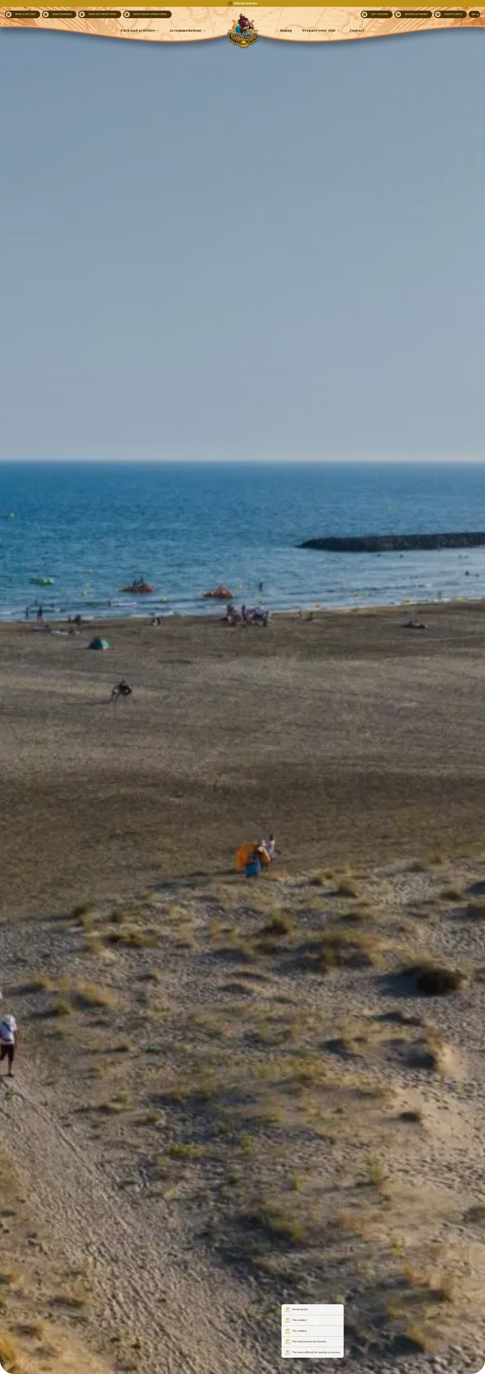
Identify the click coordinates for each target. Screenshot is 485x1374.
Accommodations (185, 30)
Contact (357, 30)
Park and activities (137, 30)
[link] (22, 14)
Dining (286, 30)
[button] (474, 14)
